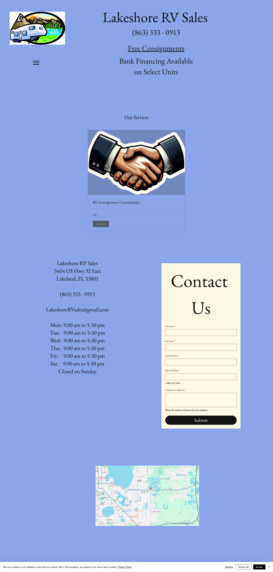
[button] (101, 224)
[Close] (269, 566)
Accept (259, 567)
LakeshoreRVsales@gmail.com (77, 309)
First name (170, 326)
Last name (170, 341)
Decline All (243, 567)
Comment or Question (175, 389)
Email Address (172, 355)
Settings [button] (229, 567)
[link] (136, 202)
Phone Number (172, 370)
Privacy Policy (125, 567)
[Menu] (36, 62)
